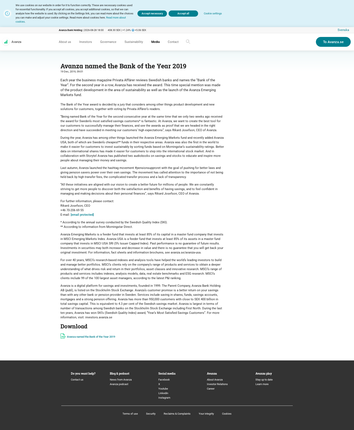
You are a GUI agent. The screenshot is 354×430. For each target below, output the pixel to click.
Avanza (16, 42)
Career (210, 388)
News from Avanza (121, 379)
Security (150, 413)
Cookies (226, 413)
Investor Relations (217, 384)
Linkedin (163, 393)
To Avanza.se (333, 42)
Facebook (164, 379)
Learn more (262, 384)
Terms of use (130, 413)
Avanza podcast (119, 384)
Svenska (343, 30)
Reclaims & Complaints (177, 413)
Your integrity (206, 413)
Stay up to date (264, 379)
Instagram (164, 397)
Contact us (77, 379)
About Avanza (215, 379)
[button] (213, 13)
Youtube (163, 388)
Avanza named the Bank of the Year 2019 (91, 336)
